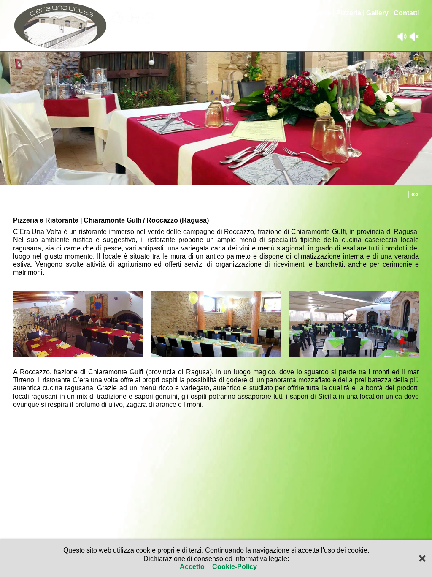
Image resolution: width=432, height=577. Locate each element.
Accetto (193, 566)
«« (415, 194)
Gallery (377, 12)
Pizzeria (348, 12)
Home (283, 12)
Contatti (406, 12)
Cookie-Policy (234, 566)
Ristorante (314, 12)
